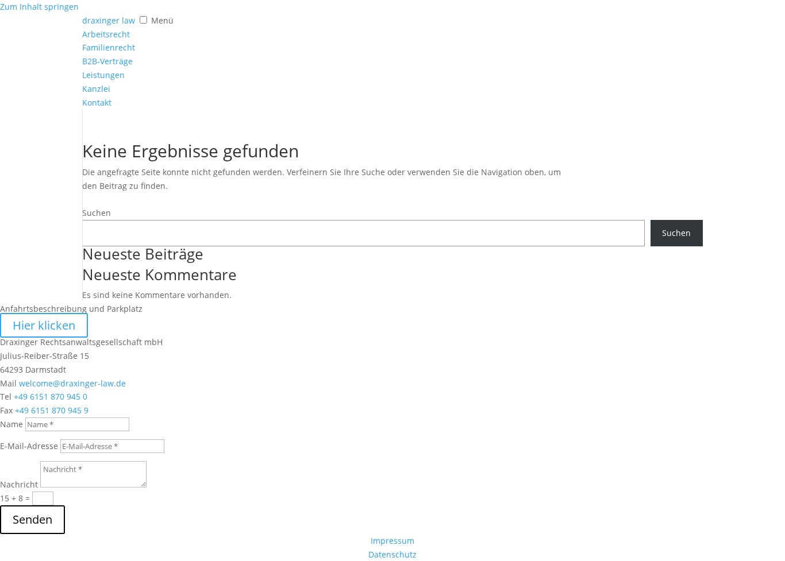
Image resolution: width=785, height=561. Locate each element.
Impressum (392, 540)
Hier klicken (44, 325)
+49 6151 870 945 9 (51, 410)
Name (11, 424)
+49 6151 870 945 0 (50, 396)
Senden (32, 519)
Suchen (96, 212)
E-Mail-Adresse (29, 445)
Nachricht (19, 484)
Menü (162, 20)
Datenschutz (392, 554)
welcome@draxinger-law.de (72, 383)
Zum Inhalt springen (39, 6)
